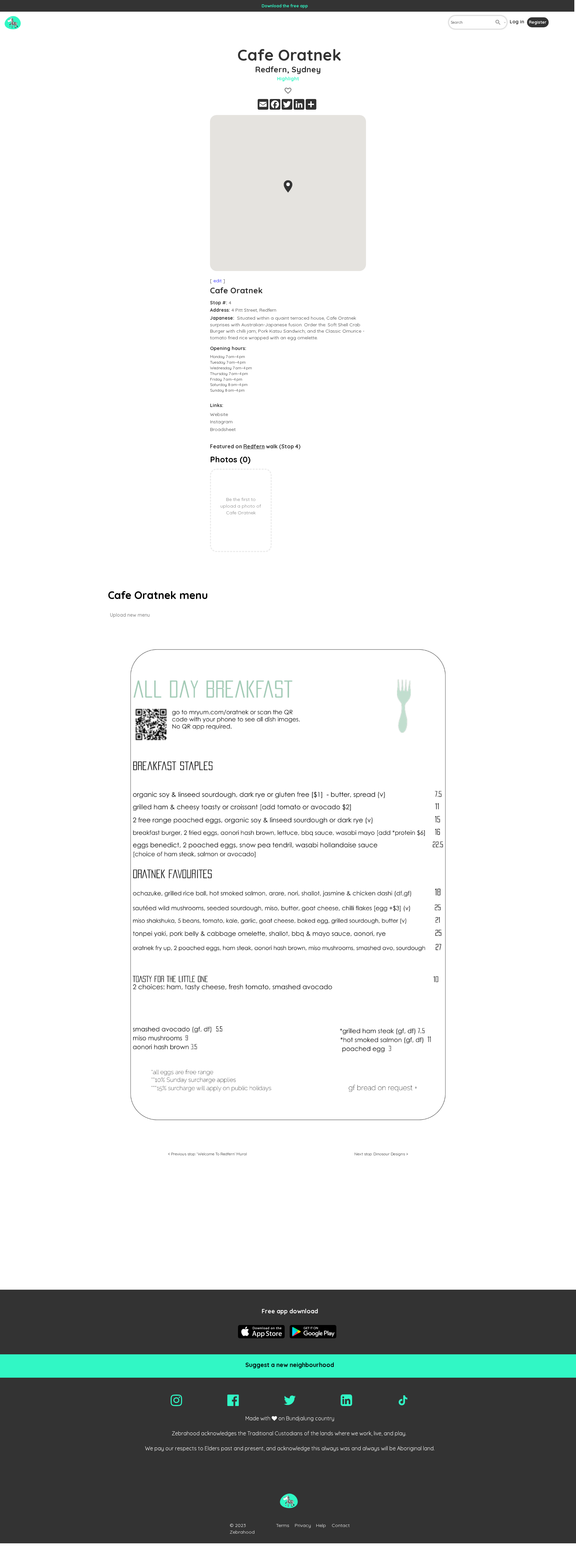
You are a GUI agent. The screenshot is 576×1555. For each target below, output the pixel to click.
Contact (341, 1525)
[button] (288, 186)
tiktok (403, 1400)
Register (537, 22)
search (498, 22)
